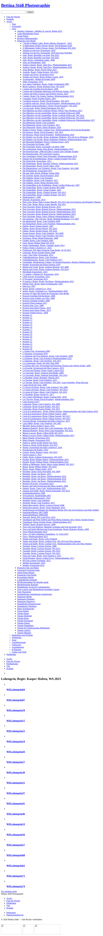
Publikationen (12, 664)
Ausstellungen (18, 647)
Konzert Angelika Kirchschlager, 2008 (39, 296)
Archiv (9, 21)
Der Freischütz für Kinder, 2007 (36, 144)
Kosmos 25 (27, 346)
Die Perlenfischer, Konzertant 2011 (37, 171)
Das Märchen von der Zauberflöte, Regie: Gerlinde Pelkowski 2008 (51, 113)
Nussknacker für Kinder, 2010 (35, 450)
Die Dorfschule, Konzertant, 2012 (37, 161)
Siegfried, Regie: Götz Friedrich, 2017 (39, 503)
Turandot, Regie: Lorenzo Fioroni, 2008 (39, 546)
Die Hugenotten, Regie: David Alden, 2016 (41, 166)
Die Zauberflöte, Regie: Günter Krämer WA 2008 (44, 187)
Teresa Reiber (23, 611)
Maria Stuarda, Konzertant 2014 (36, 438)
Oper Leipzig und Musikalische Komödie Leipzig (38, 589)
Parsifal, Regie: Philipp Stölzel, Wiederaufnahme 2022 (46, 462)
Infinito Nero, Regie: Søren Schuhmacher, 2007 (43, 284)
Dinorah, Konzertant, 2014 (34, 200)
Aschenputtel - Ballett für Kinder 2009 (39, 79)
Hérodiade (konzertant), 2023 (35, 272)
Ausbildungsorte (19, 642)
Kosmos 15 (27, 325)
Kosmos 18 (27, 332)
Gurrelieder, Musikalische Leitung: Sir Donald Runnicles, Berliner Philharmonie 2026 (59, 262)
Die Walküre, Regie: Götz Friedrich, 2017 (40, 180)
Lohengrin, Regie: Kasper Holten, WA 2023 (41, 409)
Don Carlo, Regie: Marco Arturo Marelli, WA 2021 (44, 204)
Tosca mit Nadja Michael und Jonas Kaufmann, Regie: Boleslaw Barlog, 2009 (56, 529)
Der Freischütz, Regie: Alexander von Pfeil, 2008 (43, 147)
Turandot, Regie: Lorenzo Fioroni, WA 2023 (41, 553)
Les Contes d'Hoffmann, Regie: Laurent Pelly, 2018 (45, 397)
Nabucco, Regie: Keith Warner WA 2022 (40, 443)
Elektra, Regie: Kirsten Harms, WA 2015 (40, 228)
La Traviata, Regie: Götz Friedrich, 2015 (40, 380)
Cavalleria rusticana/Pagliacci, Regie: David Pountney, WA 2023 (50, 106)
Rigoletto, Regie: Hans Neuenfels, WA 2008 (41, 471)
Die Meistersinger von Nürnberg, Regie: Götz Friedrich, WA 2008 (51, 168)
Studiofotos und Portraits (22, 635)
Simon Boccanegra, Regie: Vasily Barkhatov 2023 (44, 507)
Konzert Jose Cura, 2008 (33, 305)
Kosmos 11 (27, 315)
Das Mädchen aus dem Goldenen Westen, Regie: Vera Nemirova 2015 (52, 110)
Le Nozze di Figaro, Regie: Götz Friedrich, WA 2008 (45, 387)
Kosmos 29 (27, 349)
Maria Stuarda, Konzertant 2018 (36, 440)
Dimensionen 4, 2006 (32, 197)
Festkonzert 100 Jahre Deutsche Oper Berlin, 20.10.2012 (47, 250)
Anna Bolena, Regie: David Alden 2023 (40, 70)
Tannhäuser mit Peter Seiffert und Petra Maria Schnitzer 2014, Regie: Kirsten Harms (58, 520)
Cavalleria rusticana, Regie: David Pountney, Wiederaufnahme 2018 (51, 103)
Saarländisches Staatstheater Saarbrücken (34, 594)
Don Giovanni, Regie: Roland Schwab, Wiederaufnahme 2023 (49, 214)
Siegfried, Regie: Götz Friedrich (36, 500)
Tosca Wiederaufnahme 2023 (35, 532)
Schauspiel (16, 26)
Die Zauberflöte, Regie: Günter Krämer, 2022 (42, 190)
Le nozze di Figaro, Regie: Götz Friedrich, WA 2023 (45, 392)
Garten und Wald (19, 652)
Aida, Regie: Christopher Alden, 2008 (39, 60)
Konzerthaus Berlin (25, 577)
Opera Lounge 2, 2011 (32, 455)
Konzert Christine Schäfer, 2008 (36, 301)
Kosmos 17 (27, 329)
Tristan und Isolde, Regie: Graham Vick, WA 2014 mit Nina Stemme (52, 541)
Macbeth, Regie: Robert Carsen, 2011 (38, 426)
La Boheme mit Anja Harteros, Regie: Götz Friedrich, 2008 (48, 356)
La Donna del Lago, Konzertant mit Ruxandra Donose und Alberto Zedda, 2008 (57, 366)
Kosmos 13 (27, 320)
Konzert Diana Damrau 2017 (35, 303)
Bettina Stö (25, 5)
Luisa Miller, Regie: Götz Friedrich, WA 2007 (42, 423)
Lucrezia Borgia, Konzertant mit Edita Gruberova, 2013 (46, 421)
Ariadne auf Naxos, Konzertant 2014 (38, 74)
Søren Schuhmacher (25, 609)
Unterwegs (16, 645)
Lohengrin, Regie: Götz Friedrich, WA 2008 (41, 404)
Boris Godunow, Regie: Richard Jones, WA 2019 (43, 86)
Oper (14, 29)
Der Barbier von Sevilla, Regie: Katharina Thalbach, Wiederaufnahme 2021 (55, 139)
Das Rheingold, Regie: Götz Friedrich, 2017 (41, 125)
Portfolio (10, 19)
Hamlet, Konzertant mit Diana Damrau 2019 (41, 264)
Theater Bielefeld (24, 616)
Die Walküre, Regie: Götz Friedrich (38, 178)
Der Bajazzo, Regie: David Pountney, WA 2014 (43, 132)
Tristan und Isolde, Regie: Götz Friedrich (40, 539)
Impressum (11, 912)
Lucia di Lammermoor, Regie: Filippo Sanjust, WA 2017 (46, 416)
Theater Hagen (23, 623)
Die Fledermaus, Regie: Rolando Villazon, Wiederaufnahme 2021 (50, 163)
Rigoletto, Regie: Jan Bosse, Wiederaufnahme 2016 (44, 476)
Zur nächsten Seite (9, 891)
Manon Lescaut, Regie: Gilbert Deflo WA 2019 (43, 433)
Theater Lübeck (24, 630)
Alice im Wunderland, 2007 (34, 62)
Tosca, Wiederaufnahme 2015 (35, 536)
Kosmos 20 (27, 337)
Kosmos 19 (27, 334)
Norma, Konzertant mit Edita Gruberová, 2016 (42, 447)
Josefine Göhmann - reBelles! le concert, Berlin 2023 (39, 31)
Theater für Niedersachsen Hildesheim (33, 628)
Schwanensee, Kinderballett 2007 (37, 495)
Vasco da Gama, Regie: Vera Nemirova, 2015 (42, 556)
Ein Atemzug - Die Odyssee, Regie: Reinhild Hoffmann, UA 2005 (51, 219)
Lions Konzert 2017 (31, 402)
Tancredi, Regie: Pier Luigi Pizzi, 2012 (39, 517)
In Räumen (16, 649)
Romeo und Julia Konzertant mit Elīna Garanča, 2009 (45, 486)
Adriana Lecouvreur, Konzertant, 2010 (39, 50)
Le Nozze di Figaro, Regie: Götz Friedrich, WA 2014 (45, 390)
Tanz (14, 24)
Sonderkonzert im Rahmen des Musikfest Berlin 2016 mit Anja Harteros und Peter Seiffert (61, 510)
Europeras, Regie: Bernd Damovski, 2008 (40, 238)
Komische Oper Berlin (26, 575)
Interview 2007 (29, 286)
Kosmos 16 (27, 327)
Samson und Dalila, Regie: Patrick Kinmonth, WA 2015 (46, 491)
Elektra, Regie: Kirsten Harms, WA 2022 (40, 231)
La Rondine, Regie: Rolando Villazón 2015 (41, 378)
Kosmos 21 (27, 339)
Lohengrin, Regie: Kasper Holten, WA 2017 (41, 406)
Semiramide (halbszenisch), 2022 (37, 498)
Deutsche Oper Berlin (26, 41)
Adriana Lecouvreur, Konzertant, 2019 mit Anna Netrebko (47, 53)
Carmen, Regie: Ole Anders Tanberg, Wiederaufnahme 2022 (48, 96)
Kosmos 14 (27, 322)
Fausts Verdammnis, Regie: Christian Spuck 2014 (44, 245)
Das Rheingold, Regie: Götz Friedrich (39, 123)
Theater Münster (24, 633)
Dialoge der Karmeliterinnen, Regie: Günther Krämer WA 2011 (49, 159)
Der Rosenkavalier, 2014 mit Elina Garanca (41, 154)
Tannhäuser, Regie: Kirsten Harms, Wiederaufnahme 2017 (47, 522)
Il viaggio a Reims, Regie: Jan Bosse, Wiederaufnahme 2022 (48, 281)
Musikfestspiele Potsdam (27, 584)
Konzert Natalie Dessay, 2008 (35, 313)
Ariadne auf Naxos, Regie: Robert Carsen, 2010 (43, 77)
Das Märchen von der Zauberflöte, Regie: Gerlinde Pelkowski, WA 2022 (53, 115)
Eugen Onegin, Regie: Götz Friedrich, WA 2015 (43, 236)
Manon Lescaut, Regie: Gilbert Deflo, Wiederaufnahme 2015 (48, 435)
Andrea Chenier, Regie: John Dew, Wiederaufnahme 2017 (47, 65)
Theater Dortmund (25, 621)
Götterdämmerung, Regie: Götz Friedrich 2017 (42, 260)
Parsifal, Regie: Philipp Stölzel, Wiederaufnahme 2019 (46, 459)
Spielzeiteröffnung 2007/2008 (35, 512)
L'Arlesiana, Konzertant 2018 (35, 354)
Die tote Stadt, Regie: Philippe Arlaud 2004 (41, 173)
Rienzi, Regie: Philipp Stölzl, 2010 (37, 469)
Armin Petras (22, 36)
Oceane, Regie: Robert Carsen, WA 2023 (40, 452)
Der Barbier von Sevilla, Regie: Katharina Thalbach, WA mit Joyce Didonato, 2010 (58, 137)
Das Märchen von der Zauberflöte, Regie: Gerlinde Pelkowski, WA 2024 (53, 118)
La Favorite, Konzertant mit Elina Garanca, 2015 (43, 368)
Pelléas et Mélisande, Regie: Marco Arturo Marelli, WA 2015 (48, 464)
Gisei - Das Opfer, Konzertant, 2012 (38, 255)
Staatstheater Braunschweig (29, 604)
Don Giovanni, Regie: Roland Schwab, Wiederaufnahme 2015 (49, 209)
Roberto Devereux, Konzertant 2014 (38, 483)
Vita (8, 666)
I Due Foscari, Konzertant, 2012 (36, 277)
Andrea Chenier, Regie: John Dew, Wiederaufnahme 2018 (47, 67)
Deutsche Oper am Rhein (28, 568)
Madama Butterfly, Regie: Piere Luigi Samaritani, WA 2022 (48, 431)
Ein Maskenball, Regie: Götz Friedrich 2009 (41, 221)
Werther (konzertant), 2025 (34, 563)
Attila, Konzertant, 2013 (33, 82)
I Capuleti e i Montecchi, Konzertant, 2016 (41, 274)
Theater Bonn (23, 618)
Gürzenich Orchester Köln (28, 570)
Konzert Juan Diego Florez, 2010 (37, 308)
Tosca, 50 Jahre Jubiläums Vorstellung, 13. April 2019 (45, 534)
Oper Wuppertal (24, 592)
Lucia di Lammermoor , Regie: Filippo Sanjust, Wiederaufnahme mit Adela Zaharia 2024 (60, 411)
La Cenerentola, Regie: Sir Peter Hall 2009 (41, 363)
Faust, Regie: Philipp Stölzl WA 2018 (38, 243)
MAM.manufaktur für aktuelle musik (32, 582)
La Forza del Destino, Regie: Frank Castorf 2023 (43, 370)
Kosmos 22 (27, 341)
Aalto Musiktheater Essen (28, 33)
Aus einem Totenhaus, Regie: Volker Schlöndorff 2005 (46, 84)
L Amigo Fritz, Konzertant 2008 (36, 351)
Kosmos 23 (27, 344)
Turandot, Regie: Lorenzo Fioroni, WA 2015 (41, 548)
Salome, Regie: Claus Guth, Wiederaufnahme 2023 (44, 488)
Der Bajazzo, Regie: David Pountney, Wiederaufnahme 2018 (48, 135)
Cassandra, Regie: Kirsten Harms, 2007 (39, 98)
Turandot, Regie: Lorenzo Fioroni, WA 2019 (41, 551)
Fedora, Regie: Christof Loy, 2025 (37, 248)
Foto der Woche (13, 17)
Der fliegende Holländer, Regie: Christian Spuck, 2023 (46, 142)
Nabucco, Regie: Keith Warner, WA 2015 (40, 445)
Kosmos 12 (27, 317)
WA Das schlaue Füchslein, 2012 (37, 560)
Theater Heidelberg (25, 625)
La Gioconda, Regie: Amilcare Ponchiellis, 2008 (43, 373)
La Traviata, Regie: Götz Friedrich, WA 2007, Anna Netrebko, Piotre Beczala (55, 382)
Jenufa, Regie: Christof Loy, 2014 (37, 289)
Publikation (11, 654)
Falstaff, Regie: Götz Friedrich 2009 (38, 240)
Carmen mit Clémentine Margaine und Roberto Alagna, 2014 (48, 91)
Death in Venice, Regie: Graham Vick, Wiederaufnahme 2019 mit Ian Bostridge (56, 130)
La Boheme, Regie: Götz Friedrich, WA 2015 (42, 361)
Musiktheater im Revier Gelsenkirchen (33, 587)
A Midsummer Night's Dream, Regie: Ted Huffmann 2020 (47, 46)
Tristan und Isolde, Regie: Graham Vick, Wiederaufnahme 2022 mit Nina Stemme (57, 544)
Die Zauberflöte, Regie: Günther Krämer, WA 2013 (44, 192)
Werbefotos (16, 637)
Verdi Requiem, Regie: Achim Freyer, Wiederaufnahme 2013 (48, 558)
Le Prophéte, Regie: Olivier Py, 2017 (38, 394)
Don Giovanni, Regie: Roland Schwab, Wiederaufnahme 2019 (49, 212)
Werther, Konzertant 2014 (33, 565)
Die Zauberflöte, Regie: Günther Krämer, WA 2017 (44, 195)
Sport (14, 640)
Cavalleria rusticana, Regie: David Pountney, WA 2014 (46, 101)
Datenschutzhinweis (14, 915)
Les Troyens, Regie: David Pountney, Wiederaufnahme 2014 (48, 399)
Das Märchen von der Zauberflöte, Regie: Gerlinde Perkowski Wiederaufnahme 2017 (59, 120)
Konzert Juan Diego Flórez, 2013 (37, 310)
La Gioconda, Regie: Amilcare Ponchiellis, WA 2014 (45, 375)
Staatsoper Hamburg (25, 599)
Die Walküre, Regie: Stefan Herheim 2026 (40, 183)
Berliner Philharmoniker (27, 38)
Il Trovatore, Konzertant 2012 (35, 279)
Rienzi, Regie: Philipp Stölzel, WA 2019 (40, 467)
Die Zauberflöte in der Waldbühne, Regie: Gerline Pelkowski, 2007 (51, 185)
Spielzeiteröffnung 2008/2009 (35, 515)
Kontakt (9, 668)
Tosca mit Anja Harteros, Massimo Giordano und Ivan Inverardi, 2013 (52, 527)
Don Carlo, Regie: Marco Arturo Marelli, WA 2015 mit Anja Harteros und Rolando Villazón (62, 202)
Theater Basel (23, 613)
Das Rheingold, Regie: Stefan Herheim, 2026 (42, 127)
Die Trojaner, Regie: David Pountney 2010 (41, 175)
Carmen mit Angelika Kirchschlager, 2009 (40, 89)
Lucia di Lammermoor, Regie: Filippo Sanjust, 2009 (45, 414)
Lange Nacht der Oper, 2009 (35, 385)
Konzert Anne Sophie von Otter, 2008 (39, 298)
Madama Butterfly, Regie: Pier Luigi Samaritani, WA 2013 (47, 428)
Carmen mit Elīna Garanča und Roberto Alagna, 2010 (45, 94)
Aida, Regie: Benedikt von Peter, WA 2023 (41, 55)
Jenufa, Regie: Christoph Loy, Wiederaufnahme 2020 (45, 291)
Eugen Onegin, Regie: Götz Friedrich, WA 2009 (43, 233)
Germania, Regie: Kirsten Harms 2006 (39, 252)
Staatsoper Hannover (26, 601)
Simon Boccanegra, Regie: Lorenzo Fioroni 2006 (43, 505)
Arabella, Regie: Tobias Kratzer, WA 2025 (40, 72)
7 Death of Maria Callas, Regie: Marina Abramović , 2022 (47, 43)
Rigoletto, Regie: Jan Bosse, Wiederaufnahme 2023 (44, 481)
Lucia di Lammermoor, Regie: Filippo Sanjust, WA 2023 (46, 418)
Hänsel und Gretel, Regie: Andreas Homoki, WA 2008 (46, 267)
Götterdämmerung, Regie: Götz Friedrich (40, 257)
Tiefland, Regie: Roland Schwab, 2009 (39, 524)
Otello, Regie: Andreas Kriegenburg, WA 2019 (42, 457)
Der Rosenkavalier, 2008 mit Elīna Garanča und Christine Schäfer (50, 151)
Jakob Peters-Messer (25, 572)
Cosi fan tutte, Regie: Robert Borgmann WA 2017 (44, 108)
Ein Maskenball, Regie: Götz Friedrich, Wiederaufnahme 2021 (49, 224)
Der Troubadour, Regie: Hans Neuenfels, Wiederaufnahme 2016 (50, 156)
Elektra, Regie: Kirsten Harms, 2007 (38, 226)
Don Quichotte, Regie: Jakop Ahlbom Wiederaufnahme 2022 (48, 216)
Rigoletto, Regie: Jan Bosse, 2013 (37, 474)
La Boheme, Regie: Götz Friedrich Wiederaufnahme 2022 (47, 358)
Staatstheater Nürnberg (26, 606)
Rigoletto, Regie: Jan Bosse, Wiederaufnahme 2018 (44, 479)
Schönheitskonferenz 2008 (34, 493)
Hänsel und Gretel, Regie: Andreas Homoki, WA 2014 (46, 269)
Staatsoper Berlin (24, 597)
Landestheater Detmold (27, 580)
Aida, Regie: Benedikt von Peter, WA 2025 (41, 58)
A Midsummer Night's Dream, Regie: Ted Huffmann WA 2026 (49, 48)
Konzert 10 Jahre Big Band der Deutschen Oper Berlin (46, 293)
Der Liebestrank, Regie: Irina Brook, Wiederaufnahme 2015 (48, 149)
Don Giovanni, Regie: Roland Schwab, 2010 (42, 207)
